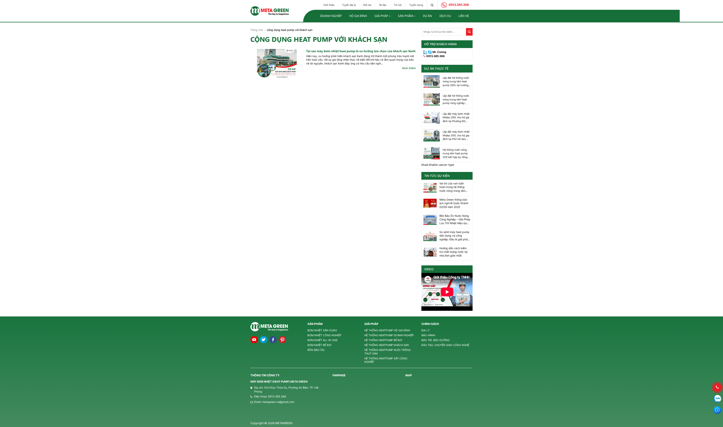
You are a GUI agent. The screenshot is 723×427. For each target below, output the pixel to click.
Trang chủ (256, 29)
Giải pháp (381, 16)
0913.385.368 (435, 56)
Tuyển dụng (416, 5)
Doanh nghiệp (331, 16)
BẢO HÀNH (428, 335)
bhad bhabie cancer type (437, 165)
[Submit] (469, 32)
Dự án (427, 16)
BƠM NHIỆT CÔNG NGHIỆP (324, 335)
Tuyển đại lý (349, 5)
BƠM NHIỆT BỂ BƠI (319, 345)
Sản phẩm (405, 16)
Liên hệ (463, 16)
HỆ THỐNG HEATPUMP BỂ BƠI (383, 340)
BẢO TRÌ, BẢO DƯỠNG (435, 340)
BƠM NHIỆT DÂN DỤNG (322, 330)
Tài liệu (383, 5)
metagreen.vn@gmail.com (278, 401)
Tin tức (398, 5)
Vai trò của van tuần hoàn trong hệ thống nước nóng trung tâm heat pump (452, 187)
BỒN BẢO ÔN (315, 349)
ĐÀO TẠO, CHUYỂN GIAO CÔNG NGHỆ (445, 345)
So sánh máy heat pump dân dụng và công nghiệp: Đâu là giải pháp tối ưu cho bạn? (454, 235)
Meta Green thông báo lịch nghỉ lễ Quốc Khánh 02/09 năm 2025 (453, 203)
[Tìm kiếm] (432, 5)
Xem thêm (409, 68)
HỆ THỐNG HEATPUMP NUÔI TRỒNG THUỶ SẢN (387, 351)
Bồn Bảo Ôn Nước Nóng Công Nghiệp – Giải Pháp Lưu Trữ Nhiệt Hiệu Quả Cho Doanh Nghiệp (454, 219)
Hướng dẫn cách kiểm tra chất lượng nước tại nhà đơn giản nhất (453, 252)
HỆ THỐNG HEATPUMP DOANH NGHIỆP (389, 335)
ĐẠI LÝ (425, 330)
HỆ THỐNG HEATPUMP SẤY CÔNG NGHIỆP (385, 360)
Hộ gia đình (358, 16)
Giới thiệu (329, 5)
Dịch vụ (445, 16)
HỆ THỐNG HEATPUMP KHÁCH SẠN (386, 345)
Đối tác (367, 5)
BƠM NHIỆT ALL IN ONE (322, 340)
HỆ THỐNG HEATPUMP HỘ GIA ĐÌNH (387, 330)
